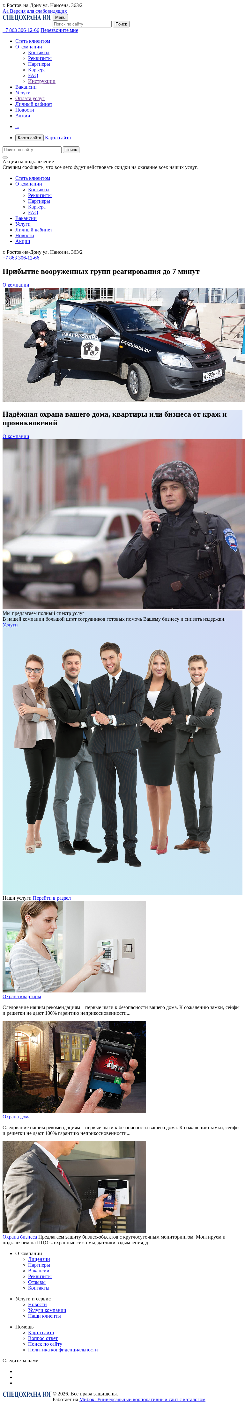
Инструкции (42, 81)
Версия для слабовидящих (35, 11)
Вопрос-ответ (43, 1338)
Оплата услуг (30, 98)
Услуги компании (47, 1310)
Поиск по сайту (45, 1344)
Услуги (23, 92)
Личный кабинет (33, 104)
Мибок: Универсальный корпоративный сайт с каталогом (142, 1399)
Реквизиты (40, 58)
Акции (22, 115)
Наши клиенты (44, 1316)
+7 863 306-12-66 (21, 30)
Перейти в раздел (52, 898)
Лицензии (39, 1259)
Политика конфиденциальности (63, 1349)
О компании (28, 46)
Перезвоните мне (59, 30)
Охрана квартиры (22, 996)
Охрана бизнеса (20, 1237)
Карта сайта (44, 137)
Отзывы (37, 1282)
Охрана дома (17, 1116)
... (17, 126)
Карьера (37, 69)
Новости (24, 110)
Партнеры (39, 64)
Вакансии (26, 87)
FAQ (33, 75)
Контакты (38, 52)
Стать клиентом (32, 41)
